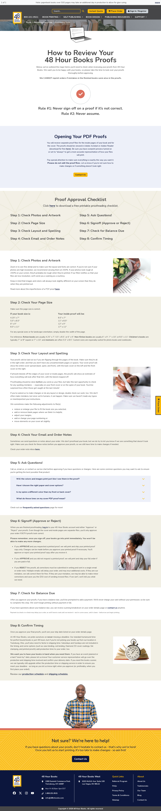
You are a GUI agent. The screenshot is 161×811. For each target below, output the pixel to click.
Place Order (116, 11)
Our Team (141, 790)
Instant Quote (96, 11)
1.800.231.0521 (51, 793)
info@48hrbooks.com (54, 798)
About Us (141, 781)
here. (37, 449)
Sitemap (115, 800)
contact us (112, 607)
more (157, 2)
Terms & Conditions (120, 795)
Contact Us (142, 800)
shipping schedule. (58, 674)
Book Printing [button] (50, 17)
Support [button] (140, 17)
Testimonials (142, 786)
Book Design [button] (93, 17)
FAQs (114, 786)
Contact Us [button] (80, 174)
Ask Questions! (101, 215)
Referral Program (119, 781)
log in (45, 527)
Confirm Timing (102, 238)
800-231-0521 (31, 17)
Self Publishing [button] (72, 17)
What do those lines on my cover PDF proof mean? (40, 498)
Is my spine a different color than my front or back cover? (43, 492)
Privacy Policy (118, 790)
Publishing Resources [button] (117, 17)
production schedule (33, 674)
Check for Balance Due (107, 231)
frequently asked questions (36, 507)
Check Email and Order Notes (42, 238)
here (68, 149)
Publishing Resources (43, 22)
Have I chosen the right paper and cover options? (39, 485)
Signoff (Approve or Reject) (110, 223)
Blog (139, 795)
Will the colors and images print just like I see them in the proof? (48, 478)
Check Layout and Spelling (41, 231)
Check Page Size (33, 223)
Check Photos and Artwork (41, 215)
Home (28, 22)
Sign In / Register (137, 11)
